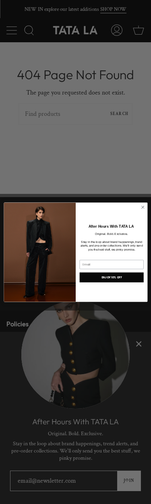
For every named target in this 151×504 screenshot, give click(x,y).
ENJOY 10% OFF (111, 277)
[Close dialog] (142, 207)
